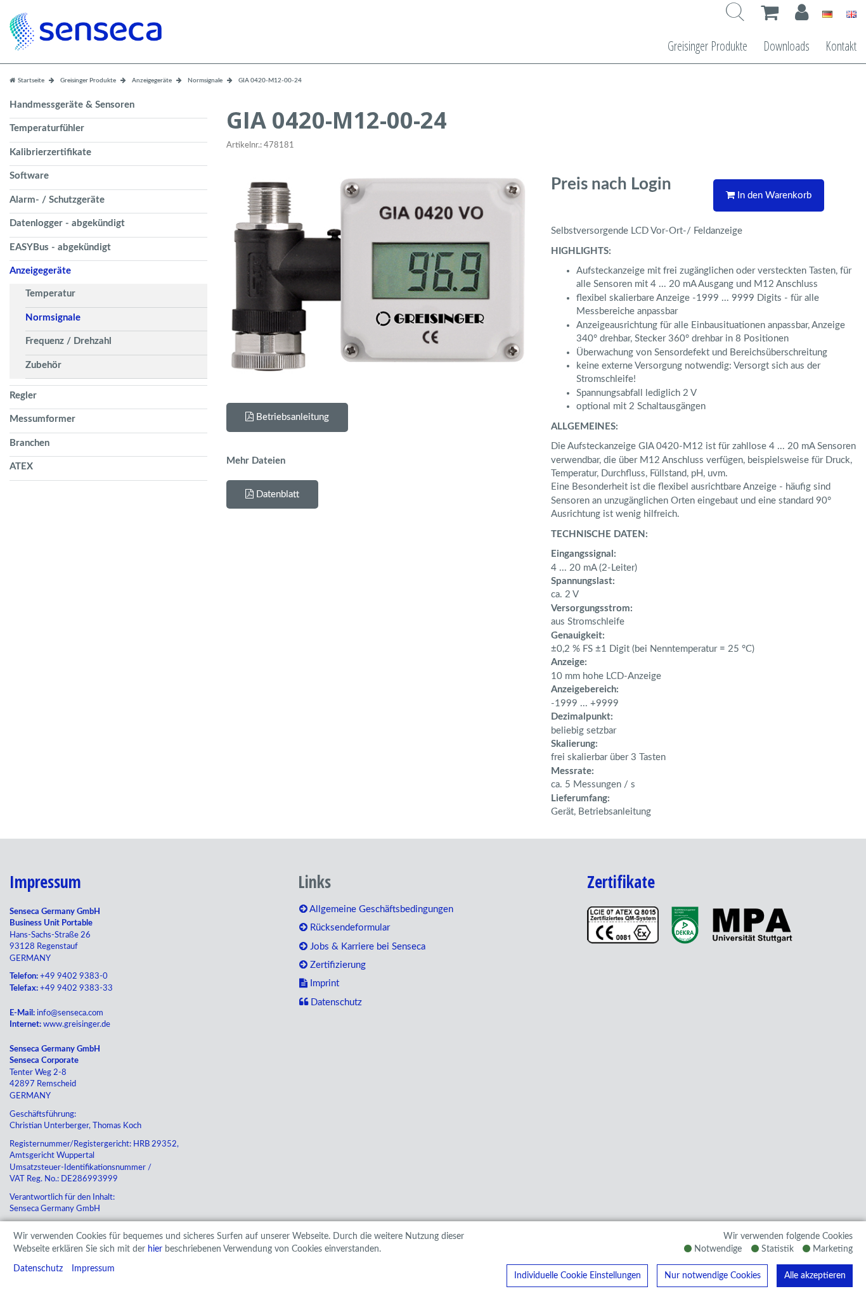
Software (29, 176)
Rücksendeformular (348, 927)
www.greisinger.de (76, 1024)
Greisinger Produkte (707, 45)
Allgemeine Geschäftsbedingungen (380, 909)
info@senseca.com (70, 1013)
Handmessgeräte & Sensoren (72, 105)
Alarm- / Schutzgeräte (57, 200)
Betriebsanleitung (291, 417)
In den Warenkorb (773, 195)
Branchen (29, 443)
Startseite (30, 80)
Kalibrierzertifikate (50, 152)
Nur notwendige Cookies (712, 1275)
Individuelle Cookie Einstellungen (577, 1275)
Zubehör (43, 365)
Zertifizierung (336, 965)
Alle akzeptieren (815, 1275)
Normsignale (53, 317)
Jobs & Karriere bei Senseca (366, 946)
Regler (23, 395)
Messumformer (42, 419)
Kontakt (840, 45)
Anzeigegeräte (40, 271)
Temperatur (50, 293)
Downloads (786, 45)
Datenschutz (38, 1268)
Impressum (93, 1268)
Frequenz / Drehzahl (68, 341)
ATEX (21, 466)
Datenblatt (276, 494)
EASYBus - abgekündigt (60, 247)
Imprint (323, 983)
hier (155, 1249)
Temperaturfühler (47, 128)
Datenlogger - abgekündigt (67, 223)
